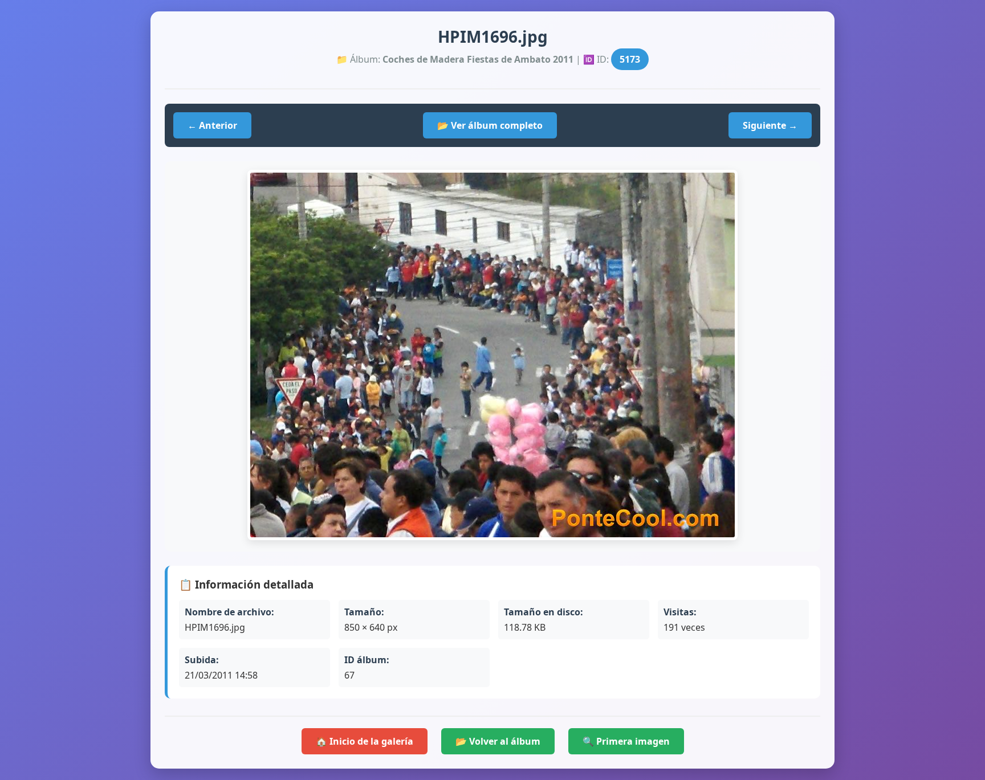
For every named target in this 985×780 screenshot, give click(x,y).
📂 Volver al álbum (497, 741)
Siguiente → (770, 125)
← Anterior (212, 125)
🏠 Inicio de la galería (364, 741)
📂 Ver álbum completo (490, 125)
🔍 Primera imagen (626, 741)
